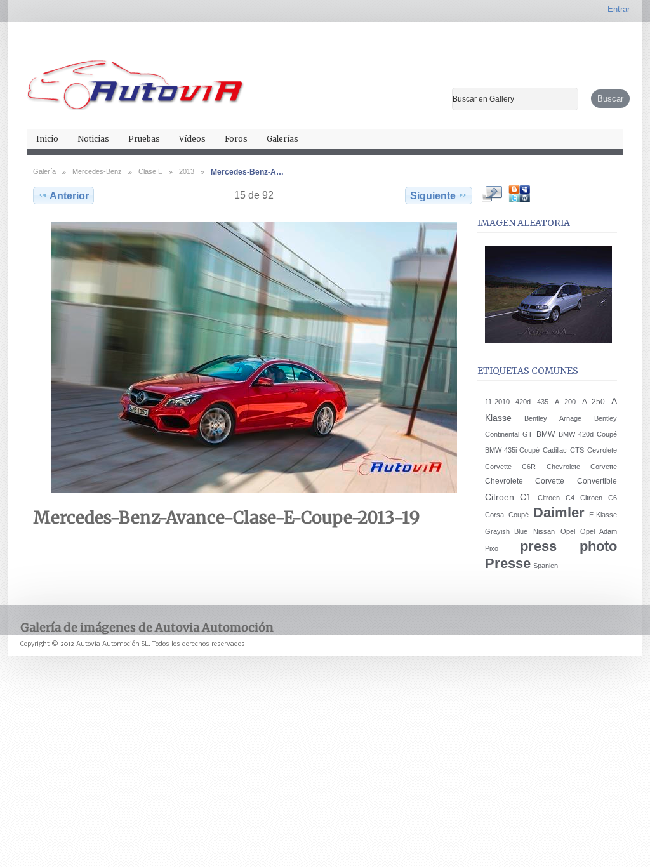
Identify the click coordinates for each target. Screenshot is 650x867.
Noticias (93, 138)
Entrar (618, 9)
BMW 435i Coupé (512, 450)
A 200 (565, 402)
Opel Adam (598, 531)
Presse (508, 563)
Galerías (282, 138)
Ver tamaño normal (491, 193)
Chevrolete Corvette (582, 466)
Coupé (518, 515)
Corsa (494, 515)
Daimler (559, 512)
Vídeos (192, 138)
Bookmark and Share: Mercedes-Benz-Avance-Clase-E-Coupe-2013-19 (519, 193)
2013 (186, 171)
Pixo (491, 548)
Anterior (69, 195)
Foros (236, 138)
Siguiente (433, 195)
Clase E (150, 171)
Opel (567, 531)
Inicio (47, 138)
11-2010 (497, 402)
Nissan (544, 531)
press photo (568, 546)
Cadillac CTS (563, 450)
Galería (44, 171)
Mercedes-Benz (97, 171)
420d (523, 402)
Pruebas (144, 138)
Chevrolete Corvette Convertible (551, 481)
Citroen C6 (598, 497)
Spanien (545, 565)
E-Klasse (603, 515)
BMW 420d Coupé (588, 434)
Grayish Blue (506, 531)
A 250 (594, 401)
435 (542, 402)
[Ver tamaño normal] (254, 357)
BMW (545, 434)
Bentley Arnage (552, 418)
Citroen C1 (508, 497)
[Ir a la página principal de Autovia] (136, 80)
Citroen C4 (556, 497)
